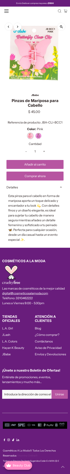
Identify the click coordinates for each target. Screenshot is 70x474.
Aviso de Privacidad (48, 348)
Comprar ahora (35, 176)
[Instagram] (8, 440)
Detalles (12, 187)
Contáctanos (44, 341)
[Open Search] (59, 11)
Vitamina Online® (27, 455)
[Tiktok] (13, 440)
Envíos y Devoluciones (50, 354)
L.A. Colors (9, 341)
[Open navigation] (9, 11)
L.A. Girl (7, 328)
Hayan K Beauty (13, 348)
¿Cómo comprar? (47, 335)
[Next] (17, 27)
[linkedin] (18, 440)
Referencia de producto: (24, 122)
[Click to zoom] (61, 27)
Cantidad (35, 144)
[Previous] (9, 27)
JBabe (6, 354)
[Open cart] (65, 11)
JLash (6, 335)
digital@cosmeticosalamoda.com (25, 293)
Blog (38, 328)
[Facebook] (4, 440)
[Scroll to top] (62, 466)
